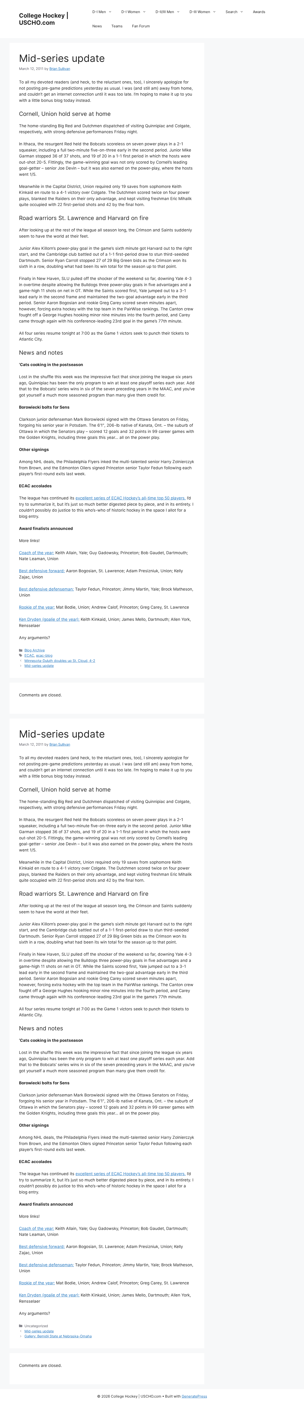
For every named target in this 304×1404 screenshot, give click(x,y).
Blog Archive (34, 650)
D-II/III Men (165, 12)
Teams (117, 26)
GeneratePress (194, 1396)
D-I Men (99, 12)
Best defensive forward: (42, 570)
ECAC (29, 655)
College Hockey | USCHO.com (43, 19)
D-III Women (200, 12)
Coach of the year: (36, 552)
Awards (259, 12)
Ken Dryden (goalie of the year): (49, 619)
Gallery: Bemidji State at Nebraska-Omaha (58, 1336)
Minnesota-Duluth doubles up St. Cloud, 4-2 (59, 661)
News (97, 26)
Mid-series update (39, 666)
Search (232, 12)
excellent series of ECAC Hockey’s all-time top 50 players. (131, 498)
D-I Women (130, 12)
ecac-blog (44, 655)
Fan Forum (141, 26)
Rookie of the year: (37, 607)
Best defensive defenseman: (46, 589)
